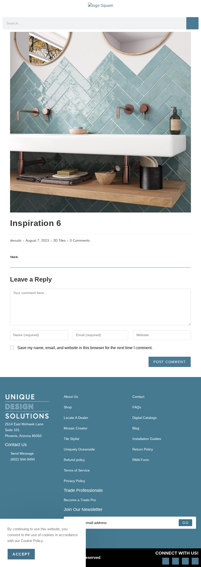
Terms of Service (77, 470)
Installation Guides (146, 439)
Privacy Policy (74, 481)
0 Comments (80, 240)
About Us (71, 397)
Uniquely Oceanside (79, 449)
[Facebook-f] (185, 561)
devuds (15, 240)
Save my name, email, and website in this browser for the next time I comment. (84, 348)
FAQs (136, 407)
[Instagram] (165, 561)
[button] (6, 7)
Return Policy (142, 449)
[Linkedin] (195, 561)
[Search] (192, 23)
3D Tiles (59, 240)
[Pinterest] (175, 561)
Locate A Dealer (76, 418)
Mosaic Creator (76, 428)
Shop (68, 407)
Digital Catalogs (144, 418)
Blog (135, 428)
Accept (21, 554)
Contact (138, 397)
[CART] (194, 7)
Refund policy (74, 460)
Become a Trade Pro (80, 500)
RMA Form (140, 460)
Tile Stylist (71, 439)
